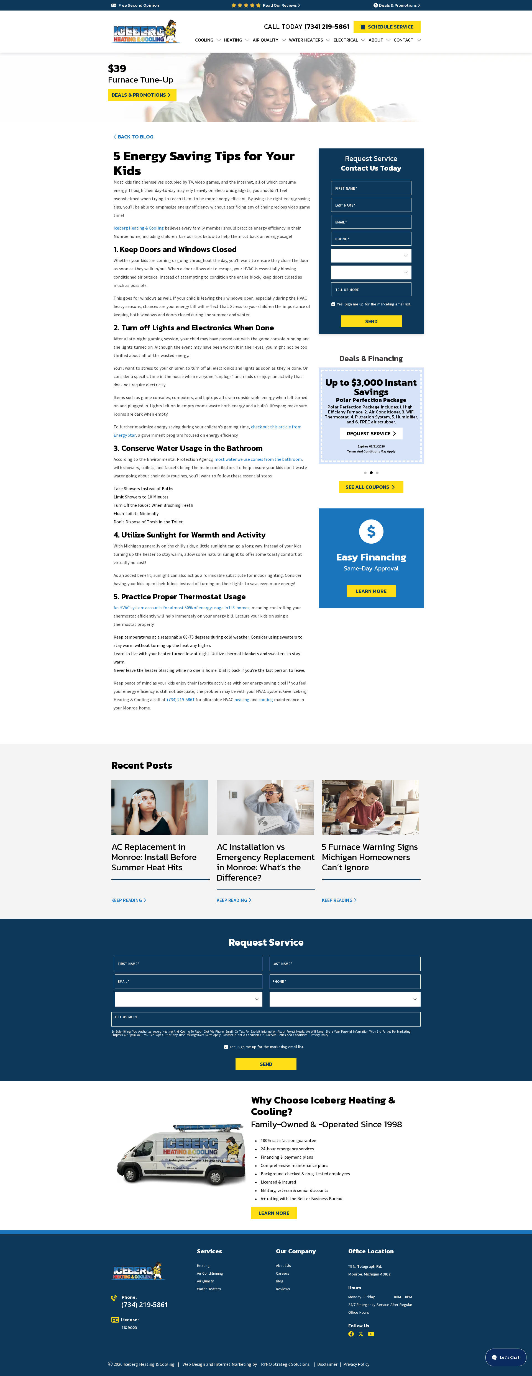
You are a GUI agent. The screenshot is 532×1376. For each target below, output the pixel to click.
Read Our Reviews (280, 5)
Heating (203, 1265)
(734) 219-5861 (327, 26)
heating (241, 699)
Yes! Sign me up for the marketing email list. (374, 304)
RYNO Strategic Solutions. (285, 1364)
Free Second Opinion (139, 5)
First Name (346, 188)
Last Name (345, 205)
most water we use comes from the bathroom (258, 459)
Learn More (371, 591)
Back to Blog (136, 136)
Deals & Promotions (398, 5)
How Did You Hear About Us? (361, 273)
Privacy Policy (356, 1364)
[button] (365, 473)
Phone (342, 239)
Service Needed (348, 256)
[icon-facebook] (352, 1335)
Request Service (368, 433)
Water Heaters (209, 1288)
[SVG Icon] (362, 1335)
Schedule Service (390, 26)
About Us (283, 1265)
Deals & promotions (139, 95)
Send (371, 321)
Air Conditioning (210, 1273)
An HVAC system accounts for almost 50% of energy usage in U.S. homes (181, 607)
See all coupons (367, 487)
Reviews (283, 1288)
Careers (282, 1273)
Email (341, 222)
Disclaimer (327, 1364)
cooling (266, 699)
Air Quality (205, 1281)
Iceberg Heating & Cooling (139, 228)
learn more (274, 1213)
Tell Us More (347, 289)
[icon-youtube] (372, 1335)
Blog (279, 1281)
